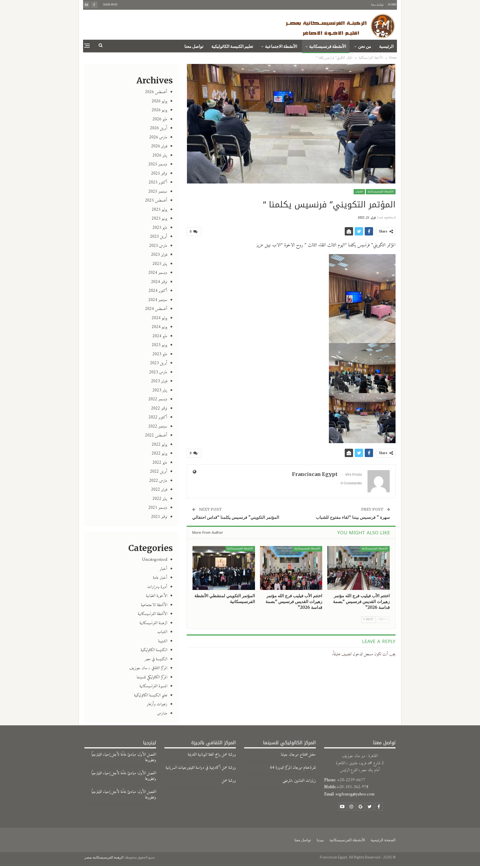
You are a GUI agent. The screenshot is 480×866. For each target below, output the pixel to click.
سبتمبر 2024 (157, 300)
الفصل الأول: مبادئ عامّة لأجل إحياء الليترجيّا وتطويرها (123, 757)
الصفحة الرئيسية (383, 840)
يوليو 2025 (159, 210)
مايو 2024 (159, 336)
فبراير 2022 (159, 489)
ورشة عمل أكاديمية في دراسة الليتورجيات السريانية (201, 767)
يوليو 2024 (159, 318)
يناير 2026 (159, 155)
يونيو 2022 (159, 453)
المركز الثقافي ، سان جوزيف (148, 668)
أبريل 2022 (158, 471)
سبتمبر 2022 (157, 426)
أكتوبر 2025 (158, 182)
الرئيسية (386, 46)
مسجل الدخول (363, 654)
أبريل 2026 (158, 128)
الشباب (359, 191)
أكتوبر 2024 (158, 291)
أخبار (163, 569)
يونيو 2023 (159, 345)
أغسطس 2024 (156, 309)
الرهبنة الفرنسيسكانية (153, 623)
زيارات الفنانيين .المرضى (299, 781)
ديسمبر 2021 (157, 508)
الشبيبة (162, 641)
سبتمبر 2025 (157, 191)
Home (392, 4)
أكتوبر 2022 (158, 417)
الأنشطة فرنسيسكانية (327, 46)
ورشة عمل (229, 781)
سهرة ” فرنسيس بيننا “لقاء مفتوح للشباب (353, 517)
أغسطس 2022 (156, 435)
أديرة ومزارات (157, 587)
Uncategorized (154, 560)
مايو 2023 (159, 354)
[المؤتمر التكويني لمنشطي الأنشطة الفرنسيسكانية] (223, 568)
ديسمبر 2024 (157, 273)
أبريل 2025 (158, 236)
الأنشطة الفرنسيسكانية (381, 191)
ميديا (320, 840)
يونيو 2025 (159, 218)
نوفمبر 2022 (159, 408)
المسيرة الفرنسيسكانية (153, 686)
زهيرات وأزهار (157, 704)
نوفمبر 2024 (159, 282)
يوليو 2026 (159, 101)
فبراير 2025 (159, 255)
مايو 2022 (159, 463)
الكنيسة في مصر (155, 659)
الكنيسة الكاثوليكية (154, 650)
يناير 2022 (159, 499)
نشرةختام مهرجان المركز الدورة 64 (293, 767)
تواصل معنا (377, 4)
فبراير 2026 (159, 146)
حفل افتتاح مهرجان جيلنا (298, 754)
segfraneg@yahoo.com (355, 794)
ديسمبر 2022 (157, 399)
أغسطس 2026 (156, 92)
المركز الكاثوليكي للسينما (152, 677)
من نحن (364, 46)
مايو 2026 (159, 119)
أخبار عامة (160, 578)
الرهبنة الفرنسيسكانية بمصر (103, 857)
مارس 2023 (158, 372)
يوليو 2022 (159, 444)
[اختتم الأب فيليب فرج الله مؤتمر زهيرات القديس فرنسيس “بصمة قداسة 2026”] (358, 568)
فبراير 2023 (159, 381)
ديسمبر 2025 (157, 164)
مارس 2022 (158, 481)
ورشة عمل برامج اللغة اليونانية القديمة (212, 754)
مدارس (162, 713)
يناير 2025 (159, 264)
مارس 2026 (158, 137)
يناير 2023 (159, 390)
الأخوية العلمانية (156, 596)
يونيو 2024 (159, 327)
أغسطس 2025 (156, 200)
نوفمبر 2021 (159, 517)
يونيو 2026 (159, 110)
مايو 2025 (159, 228)
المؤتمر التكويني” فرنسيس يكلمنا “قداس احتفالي (235, 517)
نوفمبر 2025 (159, 173)
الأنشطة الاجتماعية (281, 46)
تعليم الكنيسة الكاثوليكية (232, 46)
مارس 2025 (158, 246)
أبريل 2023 (158, 363)
